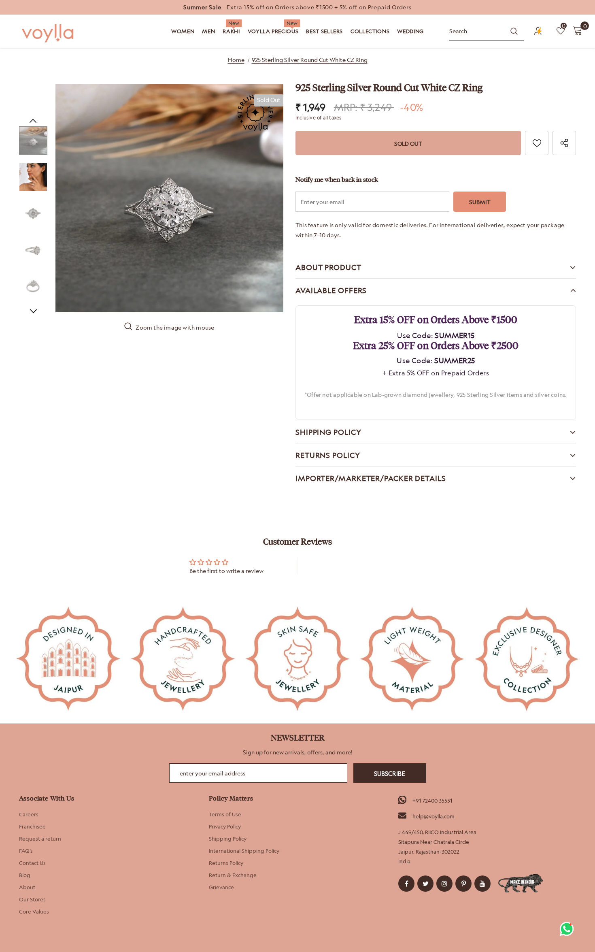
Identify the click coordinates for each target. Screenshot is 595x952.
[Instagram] (444, 883)
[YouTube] (482, 883)
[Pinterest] (463, 883)
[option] (297, 7)
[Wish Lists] (536, 143)
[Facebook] (406, 883)
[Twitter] (425, 883)
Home (236, 60)
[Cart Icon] (577, 30)
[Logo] (48, 33)
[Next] (33, 310)
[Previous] (33, 120)
